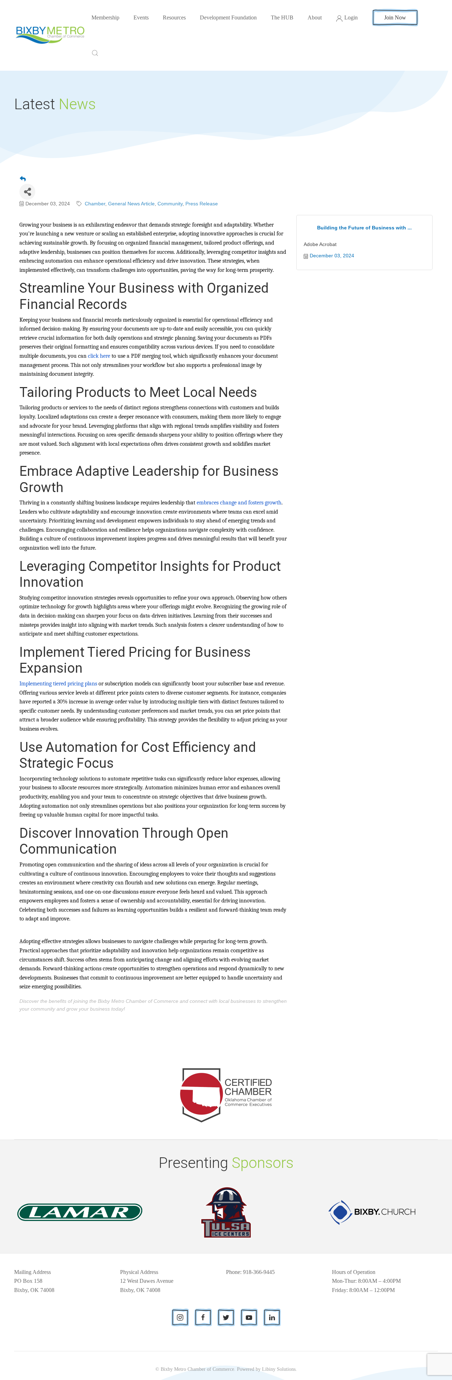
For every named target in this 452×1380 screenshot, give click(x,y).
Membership (105, 17)
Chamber (95, 203)
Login (351, 17)
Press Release (201, 203)
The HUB (282, 17)
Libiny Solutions (279, 1369)
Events (141, 17)
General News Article (131, 203)
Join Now (395, 17)
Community (170, 203)
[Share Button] (27, 192)
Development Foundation (228, 17)
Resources (174, 17)
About (315, 17)
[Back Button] (23, 179)
